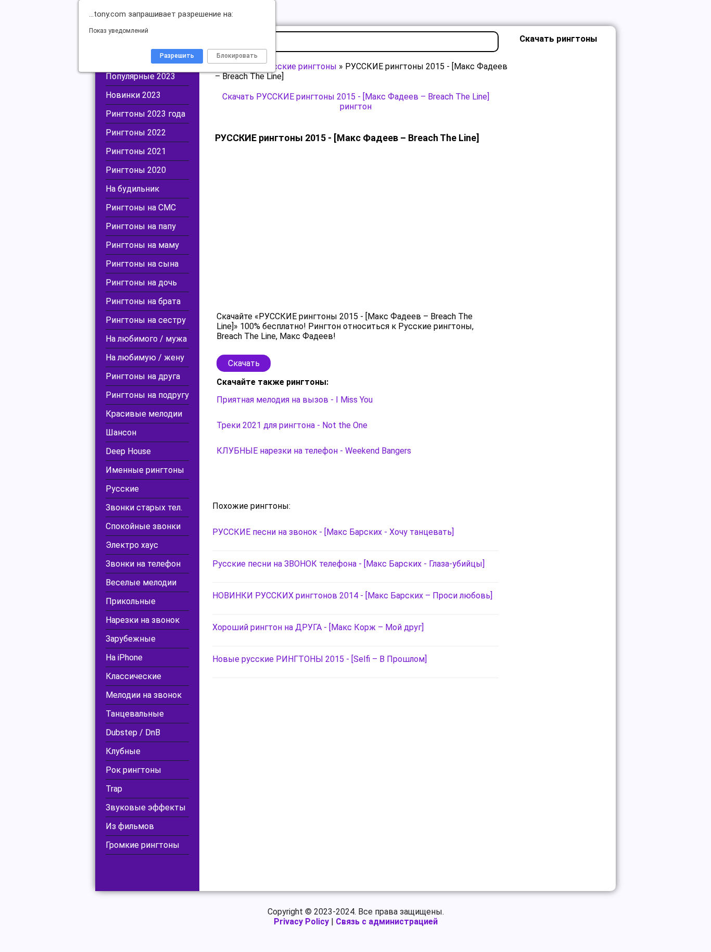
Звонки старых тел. (144, 507)
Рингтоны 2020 (136, 170)
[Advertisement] (355, 228)
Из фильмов (130, 826)
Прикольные (131, 601)
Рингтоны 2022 (136, 132)
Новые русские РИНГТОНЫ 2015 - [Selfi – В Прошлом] (319, 659)
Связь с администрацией (387, 921)
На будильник (132, 189)
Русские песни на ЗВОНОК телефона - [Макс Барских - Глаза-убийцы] (348, 564)
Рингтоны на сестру (146, 320)
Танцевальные (135, 714)
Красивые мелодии (144, 414)
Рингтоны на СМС (141, 207)
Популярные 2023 (140, 76)
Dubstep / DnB (133, 732)
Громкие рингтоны (143, 845)
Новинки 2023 (133, 95)
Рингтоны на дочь (141, 282)
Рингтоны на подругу (147, 395)
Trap (114, 789)
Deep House (128, 451)
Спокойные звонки (143, 526)
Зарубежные (131, 639)
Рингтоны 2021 (136, 151)
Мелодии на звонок (144, 695)
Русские (122, 489)
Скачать (244, 363)
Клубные (123, 751)
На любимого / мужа (146, 339)
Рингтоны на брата (143, 301)
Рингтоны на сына (142, 264)
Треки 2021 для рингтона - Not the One (292, 425)
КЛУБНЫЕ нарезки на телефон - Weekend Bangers (314, 451)
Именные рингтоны (145, 470)
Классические (133, 676)
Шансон (121, 432)
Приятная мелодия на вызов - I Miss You (295, 400)
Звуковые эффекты (146, 807)
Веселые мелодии (141, 582)
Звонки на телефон (143, 564)
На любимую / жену (145, 357)
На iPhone (124, 657)
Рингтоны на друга (143, 376)
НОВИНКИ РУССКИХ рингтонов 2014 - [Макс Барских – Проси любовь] (352, 595)
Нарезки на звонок (143, 620)
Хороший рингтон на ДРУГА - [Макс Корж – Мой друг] (318, 627)
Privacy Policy (301, 921)
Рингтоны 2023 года (145, 114)
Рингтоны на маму (142, 245)
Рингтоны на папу (141, 226)
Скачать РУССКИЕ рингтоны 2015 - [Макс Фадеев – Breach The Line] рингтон (355, 101)
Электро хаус (132, 545)
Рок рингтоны (133, 770)
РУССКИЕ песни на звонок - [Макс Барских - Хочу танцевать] (333, 532)
